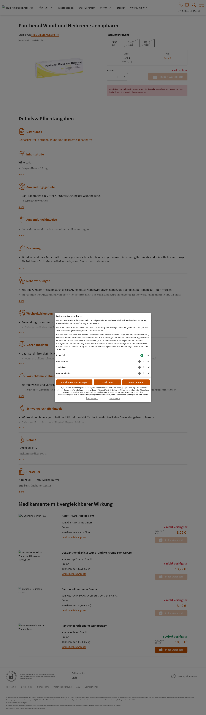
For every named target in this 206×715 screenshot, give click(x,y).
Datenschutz (92, 398)
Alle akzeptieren (136, 382)
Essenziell (60, 355)
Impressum (114, 398)
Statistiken (61, 367)
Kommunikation (63, 373)
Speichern (107, 382)
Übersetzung (62, 361)
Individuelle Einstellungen (74, 382)
